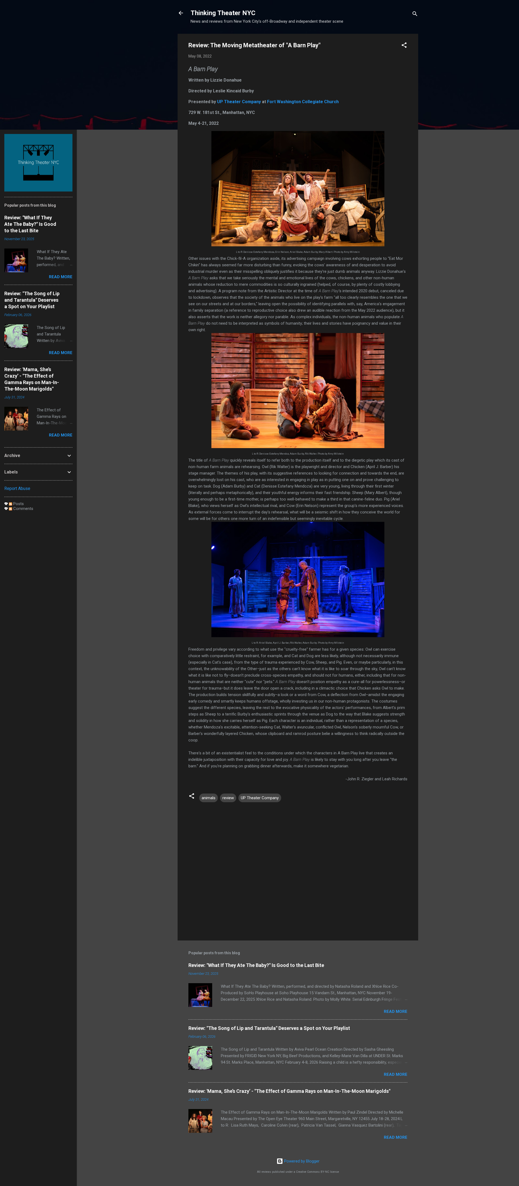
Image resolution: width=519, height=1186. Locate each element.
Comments (22, 508)
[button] (404, 46)
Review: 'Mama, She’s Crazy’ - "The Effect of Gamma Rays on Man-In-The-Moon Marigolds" (289, 1091)
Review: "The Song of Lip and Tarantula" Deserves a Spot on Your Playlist (269, 1028)
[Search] (415, 14)
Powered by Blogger (301, 1161)
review (228, 797)
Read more (395, 1011)
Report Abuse (17, 488)
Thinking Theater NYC (223, 13)
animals (208, 797)
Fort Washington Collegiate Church (303, 101)
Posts (18, 503)
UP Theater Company (239, 101)
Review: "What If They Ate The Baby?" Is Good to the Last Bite (256, 965)
